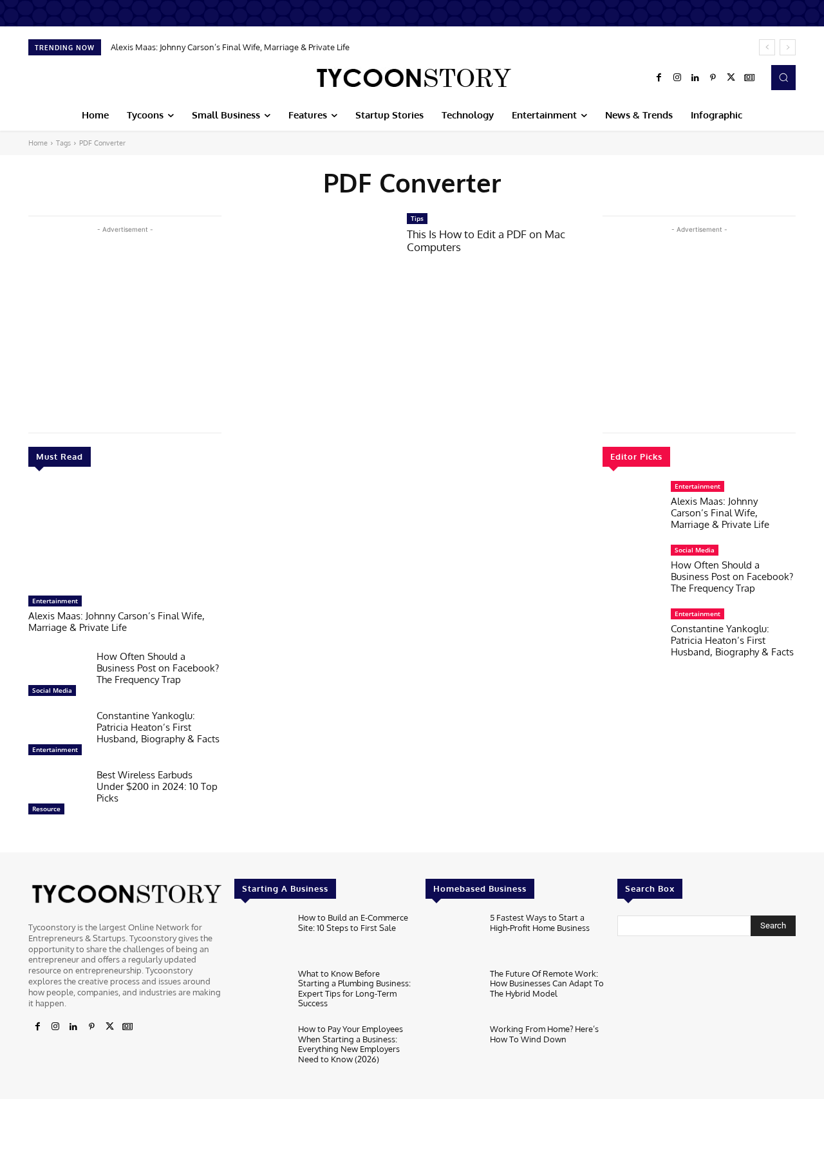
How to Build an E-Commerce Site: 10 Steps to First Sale (353, 922)
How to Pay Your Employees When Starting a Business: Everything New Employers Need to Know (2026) (350, 1044)
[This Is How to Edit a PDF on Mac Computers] (314, 264)
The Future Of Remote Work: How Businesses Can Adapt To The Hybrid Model (547, 983)
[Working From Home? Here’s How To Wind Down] (452, 1048)
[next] (788, 47)
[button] (783, 77)
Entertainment (55, 600)
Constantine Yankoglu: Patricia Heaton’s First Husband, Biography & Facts (158, 727)
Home (38, 142)
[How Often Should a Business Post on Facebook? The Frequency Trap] (57, 676)
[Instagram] (677, 78)
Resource (46, 808)
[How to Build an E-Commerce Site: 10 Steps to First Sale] (261, 937)
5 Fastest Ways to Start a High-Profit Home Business (540, 922)
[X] (731, 78)
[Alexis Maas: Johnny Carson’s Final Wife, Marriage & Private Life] (124, 538)
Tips (417, 218)
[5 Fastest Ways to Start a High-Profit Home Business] (452, 937)
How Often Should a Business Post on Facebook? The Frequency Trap (158, 668)
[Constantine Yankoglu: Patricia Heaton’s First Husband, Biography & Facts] (57, 736)
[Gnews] (749, 78)
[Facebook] (659, 78)
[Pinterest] (713, 78)
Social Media (52, 690)
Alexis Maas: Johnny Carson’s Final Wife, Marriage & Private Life (230, 47)
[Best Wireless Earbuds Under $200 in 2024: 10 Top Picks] (57, 795)
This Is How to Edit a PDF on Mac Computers (486, 240)
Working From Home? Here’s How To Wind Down (544, 1034)
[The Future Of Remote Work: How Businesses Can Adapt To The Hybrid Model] (452, 993)
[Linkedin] (695, 78)
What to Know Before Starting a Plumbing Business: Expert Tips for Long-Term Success (354, 988)
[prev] (767, 47)
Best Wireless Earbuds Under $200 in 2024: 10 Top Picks (157, 786)
